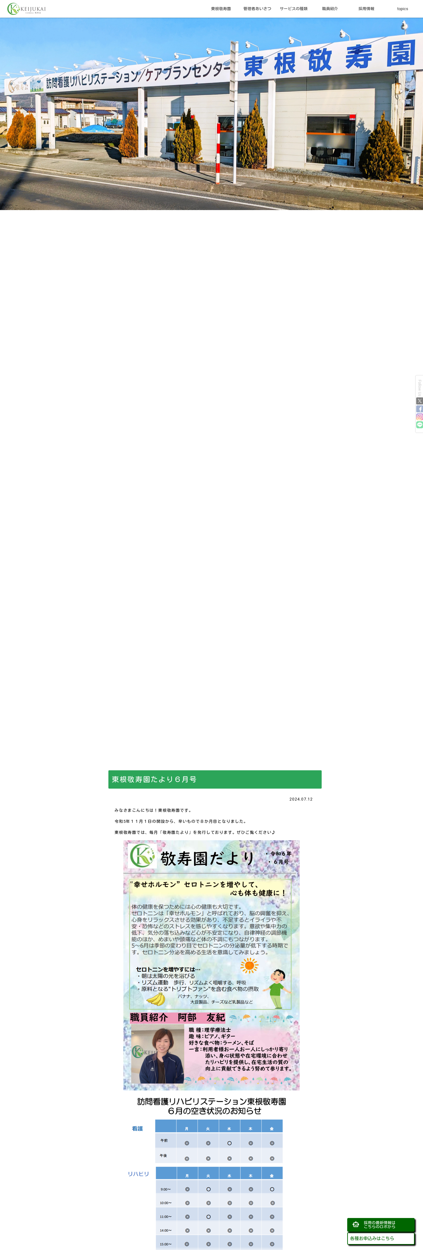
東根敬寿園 (221, 8)
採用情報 (366, 8)
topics (402, 8)
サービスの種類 (294, 8)
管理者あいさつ (257, 8)
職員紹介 (330, 8)
